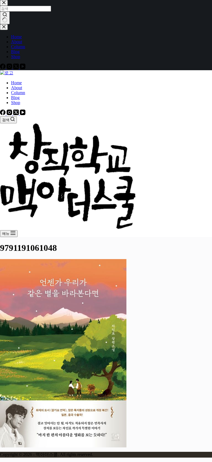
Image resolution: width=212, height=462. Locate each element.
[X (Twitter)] (16, 113)
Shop (15, 102)
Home (16, 82)
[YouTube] (22, 113)
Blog (15, 97)
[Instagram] (10, 113)
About (16, 87)
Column (18, 92)
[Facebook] (3, 113)
